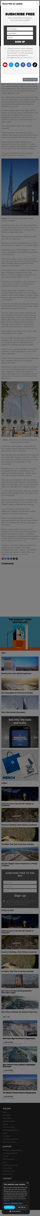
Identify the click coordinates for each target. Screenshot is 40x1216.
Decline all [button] (22, 1207)
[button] (16, 1203)
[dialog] (16, 1197)
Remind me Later (30, 79)
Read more (7, 1200)
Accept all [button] (9, 1207)
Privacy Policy (28, 57)
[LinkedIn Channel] (17, 64)
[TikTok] (35, 64)
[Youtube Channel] (5, 64)
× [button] (27, 1183)
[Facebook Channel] (23, 64)
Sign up (20, 41)
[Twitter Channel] (11, 64)
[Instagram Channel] (29, 64)
